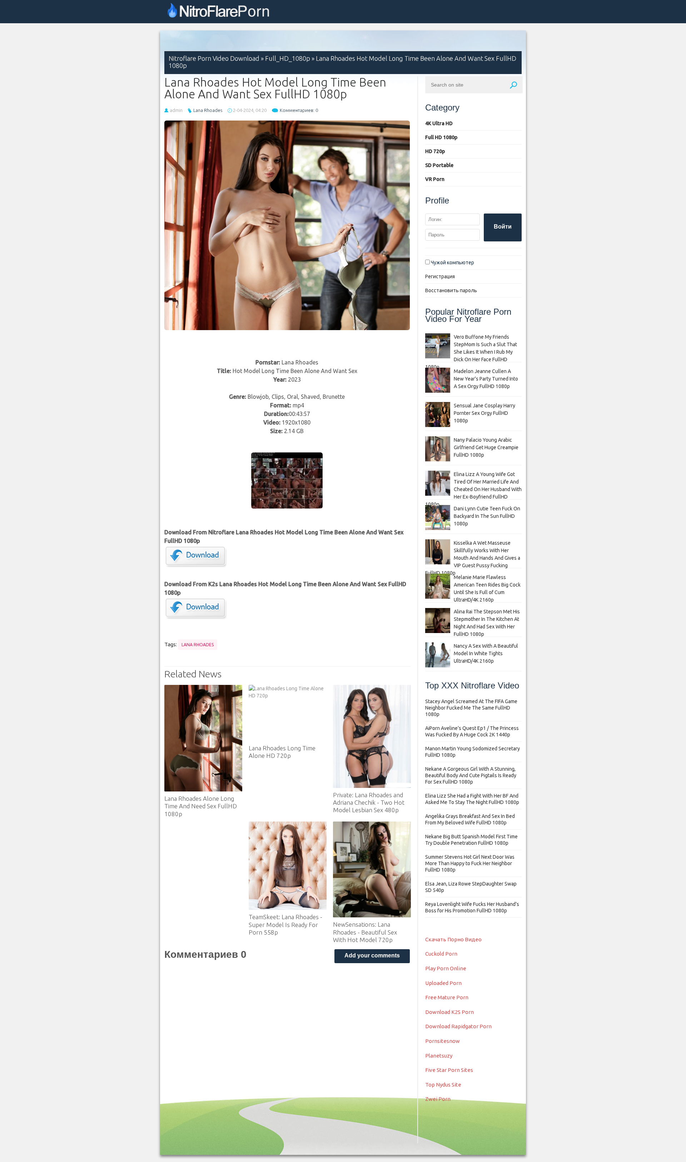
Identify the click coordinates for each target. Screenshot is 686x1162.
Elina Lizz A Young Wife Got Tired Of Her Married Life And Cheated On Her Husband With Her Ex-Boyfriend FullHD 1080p (473, 489)
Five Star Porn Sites (449, 1070)
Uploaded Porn (443, 983)
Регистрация (440, 276)
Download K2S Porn (449, 1012)
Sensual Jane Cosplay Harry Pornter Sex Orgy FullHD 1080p (484, 413)
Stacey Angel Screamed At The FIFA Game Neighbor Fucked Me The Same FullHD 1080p (471, 707)
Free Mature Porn (446, 997)
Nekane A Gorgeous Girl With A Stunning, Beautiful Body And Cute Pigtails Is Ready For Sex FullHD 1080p (470, 775)
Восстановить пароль (451, 290)
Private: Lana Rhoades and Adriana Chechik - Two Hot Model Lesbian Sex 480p (368, 802)
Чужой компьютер (452, 262)
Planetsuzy (438, 1056)
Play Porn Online (445, 968)
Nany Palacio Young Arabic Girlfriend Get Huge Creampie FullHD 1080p (486, 447)
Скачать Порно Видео (453, 939)
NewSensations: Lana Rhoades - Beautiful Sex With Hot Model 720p (365, 932)
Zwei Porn (438, 1099)
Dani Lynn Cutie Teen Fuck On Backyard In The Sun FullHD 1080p (487, 516)
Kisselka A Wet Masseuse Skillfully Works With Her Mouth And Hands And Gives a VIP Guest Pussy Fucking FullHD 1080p (472, 558)
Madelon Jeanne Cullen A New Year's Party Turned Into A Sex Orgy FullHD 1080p (486, 378)
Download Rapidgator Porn (458, 1026)
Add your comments (372, 955)
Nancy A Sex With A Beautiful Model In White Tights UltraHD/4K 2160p (486, 653)
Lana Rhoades (207, 110)
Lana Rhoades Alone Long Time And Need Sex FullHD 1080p (200, 806)
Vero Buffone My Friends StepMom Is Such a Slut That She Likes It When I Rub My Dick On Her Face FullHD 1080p (471, 352)
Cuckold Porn (441, 954)
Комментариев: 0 (299, 110)
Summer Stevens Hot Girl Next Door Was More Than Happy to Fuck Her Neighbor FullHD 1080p (469, 863)
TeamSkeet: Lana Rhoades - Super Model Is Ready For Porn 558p (285, 924)
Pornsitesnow (442, 1041)
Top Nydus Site (443, 1085)
